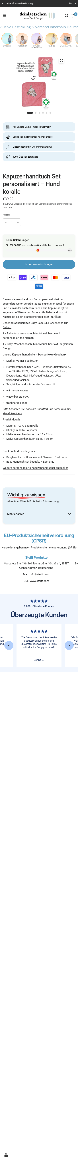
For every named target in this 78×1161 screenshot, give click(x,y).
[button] (8, 645)
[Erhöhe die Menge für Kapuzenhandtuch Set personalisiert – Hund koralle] (18, 222)
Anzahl (6, 214)
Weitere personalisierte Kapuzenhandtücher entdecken (35, 467)
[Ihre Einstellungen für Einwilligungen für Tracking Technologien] (6, 1155)
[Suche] (66, 15)
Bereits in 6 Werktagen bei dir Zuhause (39, 3)
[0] (72, 15)
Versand (18, 204)
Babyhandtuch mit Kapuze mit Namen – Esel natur (36, 457)
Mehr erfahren (15, 514)
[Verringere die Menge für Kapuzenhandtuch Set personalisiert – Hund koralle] (6, 222)
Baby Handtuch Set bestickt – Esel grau (30, 461)
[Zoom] (61, 60)
